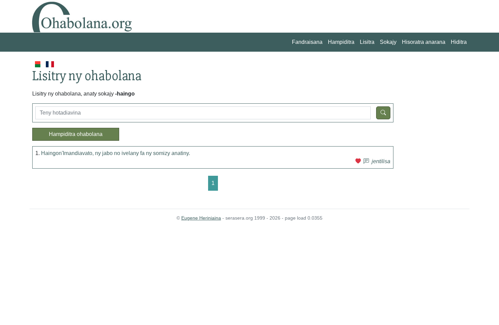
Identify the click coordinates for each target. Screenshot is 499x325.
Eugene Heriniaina (201, 218)
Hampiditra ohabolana (76, 134)
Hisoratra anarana (423, 42)
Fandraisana (307, 42)
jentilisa (381, 161)
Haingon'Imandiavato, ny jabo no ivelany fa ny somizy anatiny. (115, 153)
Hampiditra (341, 42)
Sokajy (388, 42)
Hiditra (459, 42)
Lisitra (367, 42)
